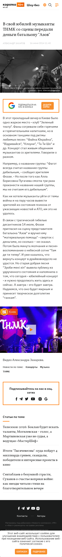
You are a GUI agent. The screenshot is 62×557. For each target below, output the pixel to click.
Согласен (22, 551)
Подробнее (39, 551)
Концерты (32, 367)
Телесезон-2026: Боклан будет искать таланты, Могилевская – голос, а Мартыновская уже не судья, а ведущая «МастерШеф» (31, 434)
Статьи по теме (14, 417)
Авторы (41, 515)
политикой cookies (31, 544)
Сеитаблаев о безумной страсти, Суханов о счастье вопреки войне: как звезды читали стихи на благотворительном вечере (28, 481)
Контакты (22, 515)
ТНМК (6, 371)
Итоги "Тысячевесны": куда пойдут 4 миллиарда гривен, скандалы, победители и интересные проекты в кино (30, 458)
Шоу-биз (33, 5)
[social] (16, 399)
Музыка (44, 367)
